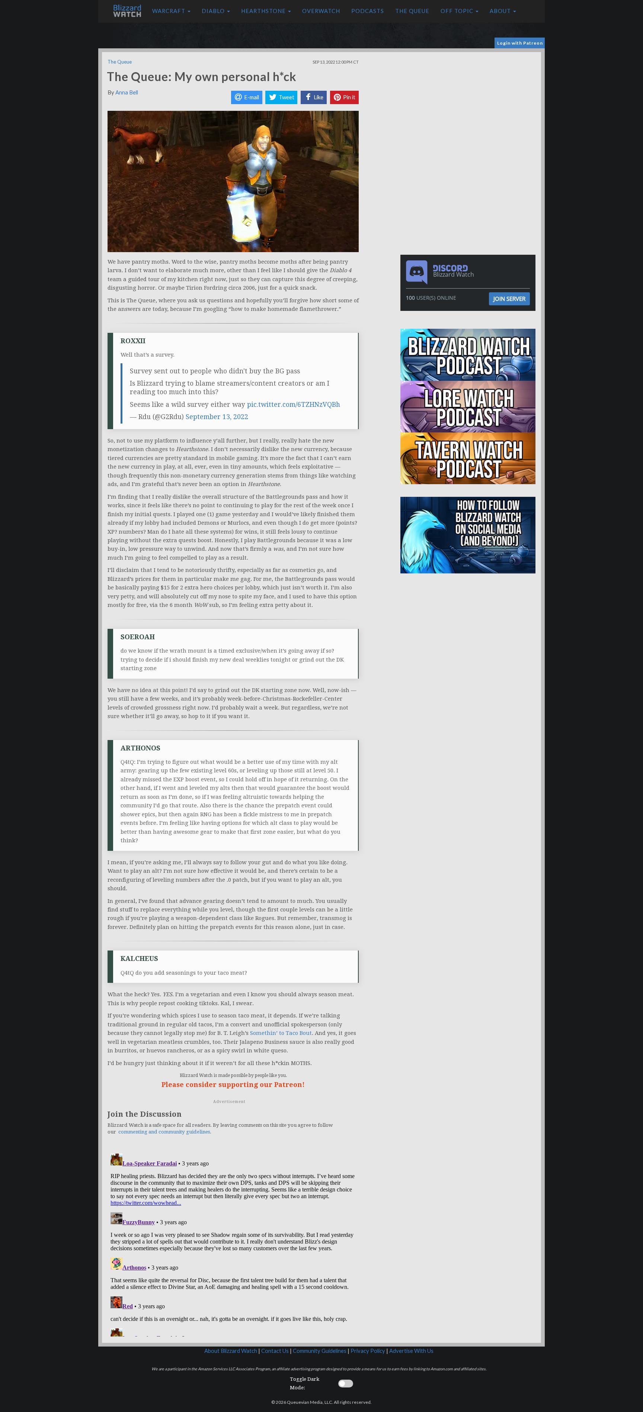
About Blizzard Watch (230, 1351)
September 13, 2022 (217, 417)
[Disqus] (233, 1244)
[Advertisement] (469, 104)
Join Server (509, 298)
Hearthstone (264, 11)
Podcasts (367, 11)
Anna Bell (126, 92)
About (501, 11)
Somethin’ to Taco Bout (281, 1033)
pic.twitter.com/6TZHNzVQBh (293, 404)
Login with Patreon (520, 43)
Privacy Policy (368, 1351)
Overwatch (321, 11)
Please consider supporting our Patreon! (233, 1084)
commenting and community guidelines (164, 1132)
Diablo (214, 11)
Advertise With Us (411, 1351)
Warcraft (169, 11)
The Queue (412, 11)
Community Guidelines (319, 1351)
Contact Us (275, 1351)
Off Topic (458, 11)
